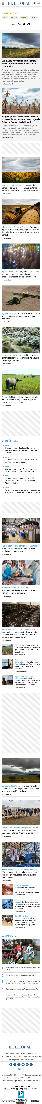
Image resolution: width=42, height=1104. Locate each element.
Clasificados (32, 1053)
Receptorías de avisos (33, 1075)
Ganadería (24, 17)
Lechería (34, 17)
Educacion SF (30, 1060)
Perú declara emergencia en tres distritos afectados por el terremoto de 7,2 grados (22, 490)
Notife (22, 1060)
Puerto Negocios (13, 1060)
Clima (5, 17)
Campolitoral (8, 84)
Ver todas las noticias (11, 497)
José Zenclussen (22, 671)
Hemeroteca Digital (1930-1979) (12, 1075)
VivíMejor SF (36, 1057)
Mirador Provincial (24, 1057)
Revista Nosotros (21, 1053)
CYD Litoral (5, 1057)
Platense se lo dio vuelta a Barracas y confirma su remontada (21, 459)
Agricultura (14, 17)
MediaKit (36, 1081)
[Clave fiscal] (21, 1097)
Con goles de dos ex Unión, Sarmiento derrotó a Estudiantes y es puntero (21, 469)
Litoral (11, 13)
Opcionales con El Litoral (23, 1081)
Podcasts (13, 1057)
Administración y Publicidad (17, 1078)
